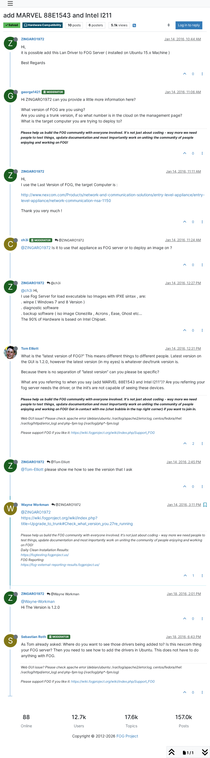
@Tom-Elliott (32, 469)
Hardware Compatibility (44, 25)
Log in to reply (189, 25)
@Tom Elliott (60, 462)
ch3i (24, 240)
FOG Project (127, 736)
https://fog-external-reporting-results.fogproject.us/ (60, 565)
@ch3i (55, 283)
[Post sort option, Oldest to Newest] (168, 25)
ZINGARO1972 (32, 39)
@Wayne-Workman (38, 601)
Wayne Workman (35, 505)
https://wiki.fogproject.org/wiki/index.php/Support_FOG (113, 433)
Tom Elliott (30, 348)
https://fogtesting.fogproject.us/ (45, 555)
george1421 (30, 92)
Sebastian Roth (33, 637)
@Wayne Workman (64, 594)
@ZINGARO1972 (71, 240)
